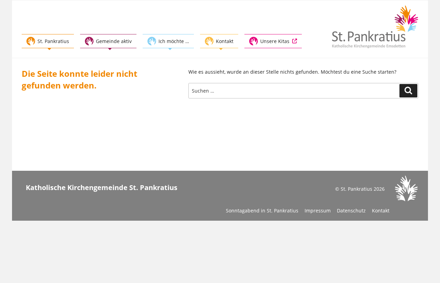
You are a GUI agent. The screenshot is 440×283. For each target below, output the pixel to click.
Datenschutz (351, 210)
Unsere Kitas (274, 41)
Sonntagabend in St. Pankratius (262, 210)
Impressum (318, 210)
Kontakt (380, 210)
